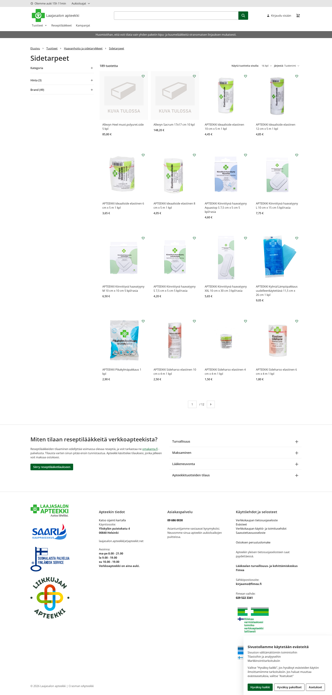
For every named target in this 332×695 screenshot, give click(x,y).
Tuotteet (37, 25)
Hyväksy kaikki (260, 687)
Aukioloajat (79, 3)
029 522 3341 (244, 598)
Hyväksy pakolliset (289, 687)
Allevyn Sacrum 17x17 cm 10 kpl (174, 124)
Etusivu (35, 48)
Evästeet (241, 524)
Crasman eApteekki (81, 686)
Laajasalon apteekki (62, 15)
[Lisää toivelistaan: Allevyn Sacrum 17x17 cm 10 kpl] (194, 76)
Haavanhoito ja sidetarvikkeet (83, 48)
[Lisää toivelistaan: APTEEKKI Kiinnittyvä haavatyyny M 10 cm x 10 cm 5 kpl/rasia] (143, 238)
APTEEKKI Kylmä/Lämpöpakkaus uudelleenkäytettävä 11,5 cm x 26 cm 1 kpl (277, 291)
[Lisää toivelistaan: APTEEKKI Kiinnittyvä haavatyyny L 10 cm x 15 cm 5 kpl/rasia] (296, 155)
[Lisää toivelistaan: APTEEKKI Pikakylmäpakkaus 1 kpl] (143, 321)
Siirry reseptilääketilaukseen (51, 467)
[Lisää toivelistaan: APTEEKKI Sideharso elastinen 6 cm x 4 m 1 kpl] (296, 321)
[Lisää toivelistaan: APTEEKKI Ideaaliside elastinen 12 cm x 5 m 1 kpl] (296, 76)
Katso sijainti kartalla (112, 520)
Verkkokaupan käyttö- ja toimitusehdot (261, 528)
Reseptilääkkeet (61, 25)
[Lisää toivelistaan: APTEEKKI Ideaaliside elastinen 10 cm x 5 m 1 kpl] (245, 76)
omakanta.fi (150, 449)
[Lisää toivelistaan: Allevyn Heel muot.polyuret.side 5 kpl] (143, 76)
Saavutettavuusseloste (250, 533)
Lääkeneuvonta (183, 464)
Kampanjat (83, 25)
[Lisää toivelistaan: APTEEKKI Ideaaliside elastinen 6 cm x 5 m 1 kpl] (143, 155)
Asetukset (315, 687)
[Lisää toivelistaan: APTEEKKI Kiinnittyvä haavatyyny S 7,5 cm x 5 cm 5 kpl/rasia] (194, 238)
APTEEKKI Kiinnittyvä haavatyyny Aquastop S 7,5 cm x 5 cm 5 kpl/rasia (226, 208)
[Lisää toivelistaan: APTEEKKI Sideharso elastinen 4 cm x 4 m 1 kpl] (245, 321)
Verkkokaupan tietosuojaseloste (257, 520)
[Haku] (243, 15)
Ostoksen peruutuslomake (253, 542)
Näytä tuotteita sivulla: (246, 65)
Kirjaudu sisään (281, 15)
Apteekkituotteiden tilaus (191, 475)
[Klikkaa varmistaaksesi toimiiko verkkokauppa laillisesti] (269, 619)
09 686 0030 (175, 520)
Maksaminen (181, 453)
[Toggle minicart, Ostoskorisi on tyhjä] (298, 15)
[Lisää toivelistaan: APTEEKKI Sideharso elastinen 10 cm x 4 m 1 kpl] (194, 321)
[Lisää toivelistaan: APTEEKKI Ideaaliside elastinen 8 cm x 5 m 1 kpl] (194, 155)
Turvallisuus (181, 441)
